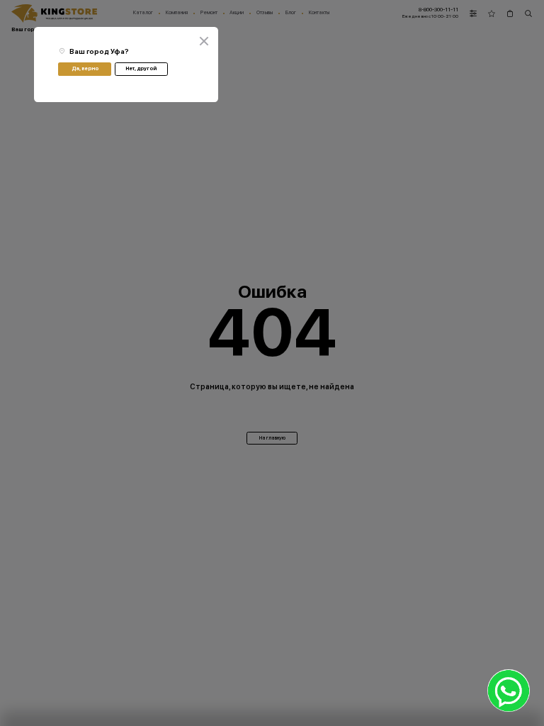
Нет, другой (141, 68)
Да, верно (85, 68)
